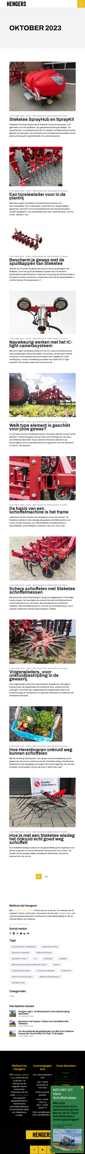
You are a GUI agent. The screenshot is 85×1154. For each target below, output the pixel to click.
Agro (28, 116)
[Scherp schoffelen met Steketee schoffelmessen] (42, 558)
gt (35, 959)
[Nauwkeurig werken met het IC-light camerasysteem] (42, 312)
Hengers (48, 959)
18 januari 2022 (26, 1016)
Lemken (63, 959)
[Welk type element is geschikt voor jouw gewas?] (42, 395)
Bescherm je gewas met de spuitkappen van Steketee (36, 262)
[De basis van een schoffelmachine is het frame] (42, 478)
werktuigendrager (49, 977)
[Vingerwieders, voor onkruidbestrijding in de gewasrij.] (42, 642)
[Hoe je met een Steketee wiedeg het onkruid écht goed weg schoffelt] (42, 802)
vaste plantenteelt (22, 977)
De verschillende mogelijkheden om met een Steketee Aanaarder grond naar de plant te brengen (46, 1032)
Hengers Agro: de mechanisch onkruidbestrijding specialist (44, 1012)
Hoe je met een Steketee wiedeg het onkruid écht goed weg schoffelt (42, 839)
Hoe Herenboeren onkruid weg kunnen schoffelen (40, 751)
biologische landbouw (24, 947)
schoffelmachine (21, 971)
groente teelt (19, 959)
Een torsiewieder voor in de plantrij (37, 196)
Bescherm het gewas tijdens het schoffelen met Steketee (43, 1022)
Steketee (66, 971)
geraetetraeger (21, 953)
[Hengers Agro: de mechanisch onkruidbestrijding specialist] (12, 1013)
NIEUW (56, 965)
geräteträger (44, 953)
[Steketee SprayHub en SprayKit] (42, 86)
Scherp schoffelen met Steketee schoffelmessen (42, 590)
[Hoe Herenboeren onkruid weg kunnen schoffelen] (35, 723)
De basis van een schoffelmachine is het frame (39, 510)
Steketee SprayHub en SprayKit (41, 119)
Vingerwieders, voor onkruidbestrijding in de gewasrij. (34, 675)
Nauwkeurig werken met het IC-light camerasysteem (40, 344)
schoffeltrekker (46, 971)
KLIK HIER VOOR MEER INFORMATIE (63, 1126)
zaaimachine (18, 983)
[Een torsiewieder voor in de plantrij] (35, 166)
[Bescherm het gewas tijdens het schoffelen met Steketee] (12, 1023)
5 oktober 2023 (16, 116)
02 (46, 877)
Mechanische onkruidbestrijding (50, 116)
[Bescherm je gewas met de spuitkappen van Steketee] (27, 238)
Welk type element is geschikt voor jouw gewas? (39, 427)
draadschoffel (50, 947)
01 (39, 877)
